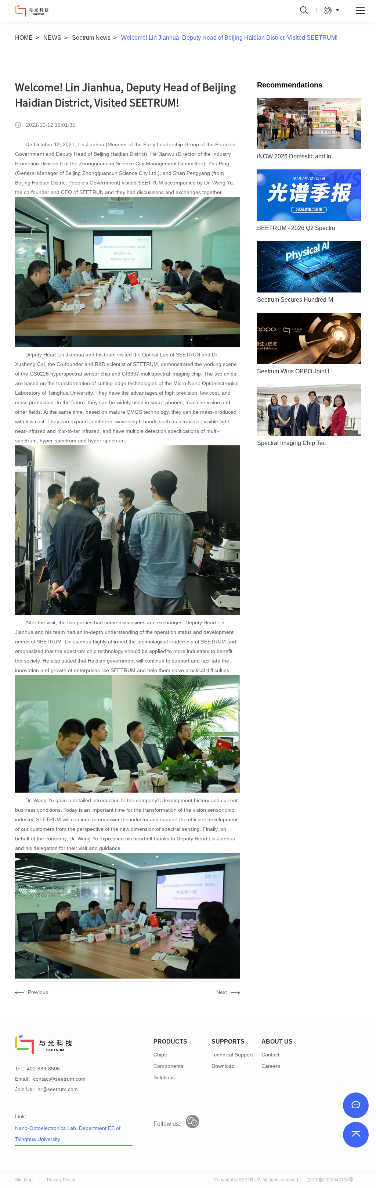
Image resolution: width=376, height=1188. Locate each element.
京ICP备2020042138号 (330, 1179)
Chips (160, 1055)
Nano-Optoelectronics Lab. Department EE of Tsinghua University (67, 1133)
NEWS (52, 38)
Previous (38, 992)
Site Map (24, 1179)
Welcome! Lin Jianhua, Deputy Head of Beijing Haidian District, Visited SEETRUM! (229, 38)
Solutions (164, 1077)
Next (221, 992)
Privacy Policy (61, 1179)
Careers (270, 1066)
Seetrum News (91, 38)
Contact (270, 1055)
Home (24, 38)
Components (168, 1066)
